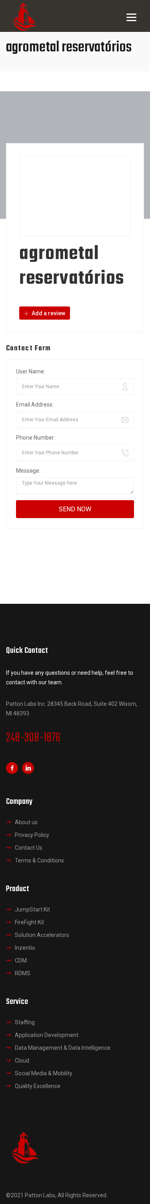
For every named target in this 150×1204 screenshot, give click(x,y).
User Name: (30, 371)
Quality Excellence (37, 1086)
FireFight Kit (29, 922)
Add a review (47, 313)
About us (26, 822)
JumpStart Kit (32, 909)
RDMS (22, 973)
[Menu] (131, 17)
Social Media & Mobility (43, 1073)
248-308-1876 (33, 738)
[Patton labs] (24, 1147)
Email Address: (35, 404)
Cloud (22, 1060)
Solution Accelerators (42, 935)
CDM (21, 960)
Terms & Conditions (39, 860)
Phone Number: (35, 437)
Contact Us (28, 848)
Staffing (25, 1022)
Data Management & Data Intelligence (62, 1048)
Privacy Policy (32, 835)
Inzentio (25, 948)
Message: (28, 470)
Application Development (46, 1035)
